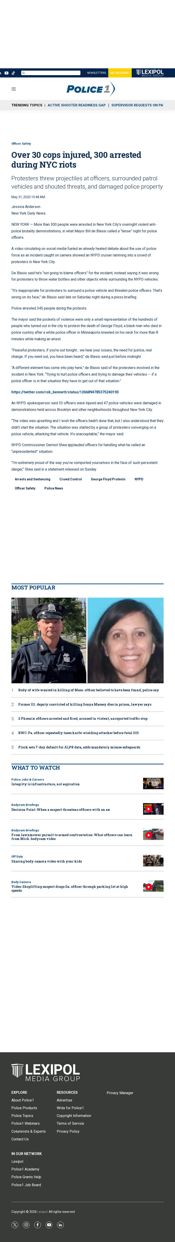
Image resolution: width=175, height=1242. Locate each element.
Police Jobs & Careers (27, 779)
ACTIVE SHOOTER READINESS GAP (77, 105)
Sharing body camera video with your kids (46, 861)
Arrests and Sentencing (32, 479)
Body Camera (21, 882)
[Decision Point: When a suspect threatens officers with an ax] (153, 809)
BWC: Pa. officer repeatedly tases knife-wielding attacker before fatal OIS (78, 733)
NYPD (139, 479)
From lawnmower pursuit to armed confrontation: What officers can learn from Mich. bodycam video (71, 837)
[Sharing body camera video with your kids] (153, 860)
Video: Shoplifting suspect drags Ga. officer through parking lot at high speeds (69, 888)
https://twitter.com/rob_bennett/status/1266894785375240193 (65, 392)
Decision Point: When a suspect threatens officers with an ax (60, 809)
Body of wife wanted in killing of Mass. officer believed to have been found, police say (88, 690)
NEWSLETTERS (96, 72)
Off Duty (17, 856)
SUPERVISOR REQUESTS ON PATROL (141, 105)
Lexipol (42, 1212)
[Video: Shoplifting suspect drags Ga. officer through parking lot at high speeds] (153, 886)
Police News (53, 488)
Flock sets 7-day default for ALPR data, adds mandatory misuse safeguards (79, 747)
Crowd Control (70, 479)
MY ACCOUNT (120, 72)
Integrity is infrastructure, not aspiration (45, 784)
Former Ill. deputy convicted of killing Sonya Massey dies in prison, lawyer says (84, 705)
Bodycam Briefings (25, 805)
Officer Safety (21, 143)
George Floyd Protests (108, 479)
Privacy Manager (120, 1093)
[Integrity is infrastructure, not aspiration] (153, 783)
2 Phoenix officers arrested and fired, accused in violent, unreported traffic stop (82, 719)
